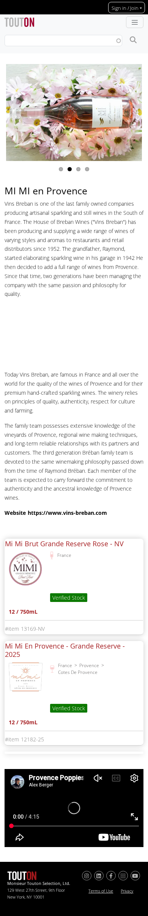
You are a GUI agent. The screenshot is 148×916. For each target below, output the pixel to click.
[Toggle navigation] (134, 22)
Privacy (127, 891)
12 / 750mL (23, 612)
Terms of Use (100, 891)
